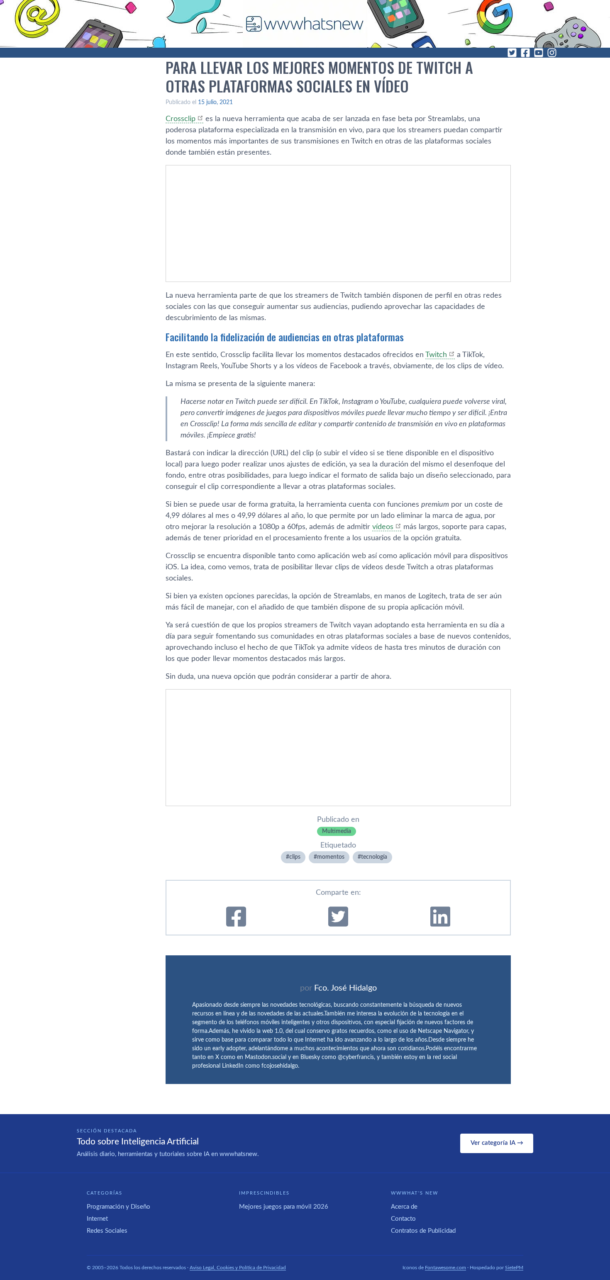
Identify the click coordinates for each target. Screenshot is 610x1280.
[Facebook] (525, 53)
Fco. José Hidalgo (345, 988)
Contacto (403, 1219)
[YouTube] (539, 53)
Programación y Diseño (118, 1207)
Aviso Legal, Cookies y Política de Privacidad (238, 1267)
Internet (97, 1219)
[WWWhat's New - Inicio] (305, 24)
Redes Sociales (107, 1231)
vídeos (382, 527)
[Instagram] (552, 53)
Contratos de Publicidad (423, 1231)
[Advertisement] (338, 223)
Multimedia (336, 831)
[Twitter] (512, 53)
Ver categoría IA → (497, 1143)
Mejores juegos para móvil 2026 (283, 1207)
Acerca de (404, 1207)
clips (294, 857)
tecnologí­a (374, 857)
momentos (330, 857)
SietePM (514, 1267)
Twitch (436, 355)
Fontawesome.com (445, 1267)
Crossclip (180, 119)
